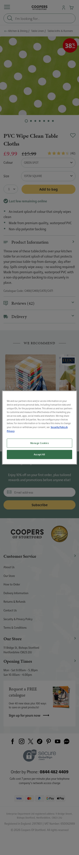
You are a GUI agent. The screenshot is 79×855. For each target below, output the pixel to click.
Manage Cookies (39, 443)
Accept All (39, 454)
